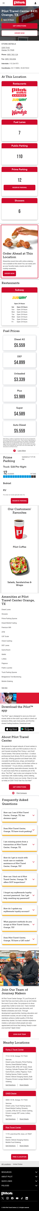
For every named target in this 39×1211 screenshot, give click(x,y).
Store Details (24, 1085)
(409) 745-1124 (12, 54)
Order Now (19, 33)
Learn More (22, 451)
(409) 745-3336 (10, 59)
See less (4, 688)
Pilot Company (21, 793)
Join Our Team (19, 1034)
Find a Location (19, 1157)
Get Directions (19, 26)
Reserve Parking (19, 187)
